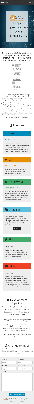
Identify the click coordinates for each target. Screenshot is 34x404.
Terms (22, 401)
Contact (12, 401)
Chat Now (17, 229)
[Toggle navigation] (30, 2)
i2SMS (5, 2)
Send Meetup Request (17, 394)
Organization (5, 365)
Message (3, 371)
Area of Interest (21, 365)
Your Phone (20, 359)
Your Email (4, 359)
